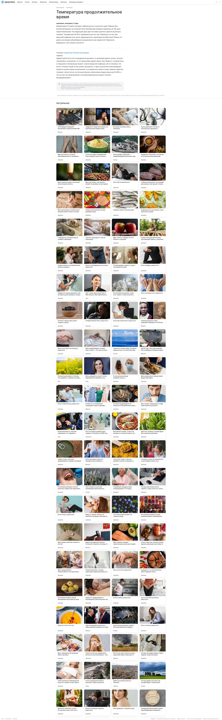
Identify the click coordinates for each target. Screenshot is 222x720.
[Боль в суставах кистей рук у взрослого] (69, 342)
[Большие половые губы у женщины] (125, 121)
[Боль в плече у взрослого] (153, 619)
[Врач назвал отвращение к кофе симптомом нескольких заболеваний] (153, 398)
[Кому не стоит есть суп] (69, 619)
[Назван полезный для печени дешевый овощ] (97, 204)
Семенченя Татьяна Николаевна (76, 53)
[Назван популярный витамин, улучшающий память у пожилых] (153, 232)
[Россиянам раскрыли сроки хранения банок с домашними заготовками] (153, 509)
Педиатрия (69, 7)
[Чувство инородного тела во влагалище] (97, 232)
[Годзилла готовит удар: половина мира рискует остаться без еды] (125, 342)
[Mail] (2, 2)
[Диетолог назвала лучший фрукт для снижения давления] (153, 426)
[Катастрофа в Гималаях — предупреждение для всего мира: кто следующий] (125, 149)
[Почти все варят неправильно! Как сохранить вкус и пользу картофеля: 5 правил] (97, 149)
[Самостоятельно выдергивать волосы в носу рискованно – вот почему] (97, 647)
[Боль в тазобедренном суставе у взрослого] (97, 259)
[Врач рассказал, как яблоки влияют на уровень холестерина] (97, 176)
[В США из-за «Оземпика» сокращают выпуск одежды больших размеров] (97, 398)
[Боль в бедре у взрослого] (153, 259)
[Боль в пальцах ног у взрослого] (153, 287)
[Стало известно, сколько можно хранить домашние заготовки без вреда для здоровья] (153, 536)
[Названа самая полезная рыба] (125, 204)
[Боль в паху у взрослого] (69, 509)
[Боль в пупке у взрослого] (125, 592)
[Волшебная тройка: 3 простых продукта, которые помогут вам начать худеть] (125, 426)
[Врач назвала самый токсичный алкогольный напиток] (69, 176)
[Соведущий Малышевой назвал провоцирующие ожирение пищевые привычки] (153, 702)
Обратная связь (181, 718)
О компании (8, 718)
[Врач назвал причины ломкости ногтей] (69, 536)
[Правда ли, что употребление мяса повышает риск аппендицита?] (153, 564)
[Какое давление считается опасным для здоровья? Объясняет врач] (153, 121)
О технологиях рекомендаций (194, 718)
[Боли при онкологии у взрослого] (125, 315)
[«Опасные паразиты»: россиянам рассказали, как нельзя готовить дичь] (153, 176)
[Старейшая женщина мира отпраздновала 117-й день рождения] (125, 481)
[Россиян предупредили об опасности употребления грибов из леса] (125, 398)
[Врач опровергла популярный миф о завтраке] (69, 647)
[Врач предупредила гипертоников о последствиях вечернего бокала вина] (69, 564)
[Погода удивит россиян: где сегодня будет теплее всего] (153, 675)
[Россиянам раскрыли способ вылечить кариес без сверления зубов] (69, 481)
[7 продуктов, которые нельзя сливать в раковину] (69, 232)
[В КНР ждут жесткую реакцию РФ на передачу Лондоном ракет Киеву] (153, 342)
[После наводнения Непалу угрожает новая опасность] (97, 675)
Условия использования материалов (166, 718)
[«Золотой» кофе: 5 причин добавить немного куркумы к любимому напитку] (125, 453)
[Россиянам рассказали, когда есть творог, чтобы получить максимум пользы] (125, 287)
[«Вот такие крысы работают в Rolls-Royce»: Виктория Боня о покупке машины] (97, 287)
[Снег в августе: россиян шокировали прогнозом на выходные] (97, 481)
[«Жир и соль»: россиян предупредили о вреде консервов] (69, 453)
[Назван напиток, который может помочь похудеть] (69, 259)
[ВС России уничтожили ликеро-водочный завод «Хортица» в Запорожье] (125, 647)
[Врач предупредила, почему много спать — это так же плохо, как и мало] (97, 342)
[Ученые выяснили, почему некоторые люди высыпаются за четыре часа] (97, 564)
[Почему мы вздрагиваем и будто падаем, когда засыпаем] (153, 647)
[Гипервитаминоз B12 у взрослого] (97, 315)
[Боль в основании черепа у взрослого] (97, 702)
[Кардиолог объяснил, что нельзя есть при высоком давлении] (153, 149)
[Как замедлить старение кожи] (125, 702)
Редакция (153, 718)
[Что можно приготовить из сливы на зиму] (125, 509)
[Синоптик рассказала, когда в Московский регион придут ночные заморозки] (125, 619)
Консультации (60, 7)
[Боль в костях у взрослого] (125, 564)
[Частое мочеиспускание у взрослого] (153, 592)
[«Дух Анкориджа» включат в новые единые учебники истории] (97, 619)
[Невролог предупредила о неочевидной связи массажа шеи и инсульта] (97, 592)
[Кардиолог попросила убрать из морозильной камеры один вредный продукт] (97, 121)
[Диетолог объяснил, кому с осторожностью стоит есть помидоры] (69, 702)
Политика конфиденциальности (211, 718)
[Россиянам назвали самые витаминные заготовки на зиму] (69, 592)
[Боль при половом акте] (125, 176)
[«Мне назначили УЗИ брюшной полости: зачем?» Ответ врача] (69, 675)
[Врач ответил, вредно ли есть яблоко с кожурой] (125, 232)
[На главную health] (9, 2)
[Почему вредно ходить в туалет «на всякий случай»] (125, 259)
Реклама (15, 718)
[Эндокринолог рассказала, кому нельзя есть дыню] (153, 204)
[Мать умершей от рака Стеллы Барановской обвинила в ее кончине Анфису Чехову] (97, 370)
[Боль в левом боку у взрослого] (69, 398)
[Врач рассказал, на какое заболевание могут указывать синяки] (69, 149)
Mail (3, 718)
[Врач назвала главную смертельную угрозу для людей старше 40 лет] (125, 536)
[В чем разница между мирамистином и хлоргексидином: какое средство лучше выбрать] (125, 370)
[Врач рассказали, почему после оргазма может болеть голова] (69, 204)
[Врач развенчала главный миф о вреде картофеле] (153, 370)
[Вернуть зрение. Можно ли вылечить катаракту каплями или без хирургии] (97, 509)
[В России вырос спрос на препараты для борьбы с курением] (97, 453)
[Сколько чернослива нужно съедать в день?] (69, 315)
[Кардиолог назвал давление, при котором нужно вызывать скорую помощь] (69, 287)
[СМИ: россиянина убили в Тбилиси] (125, 675)
